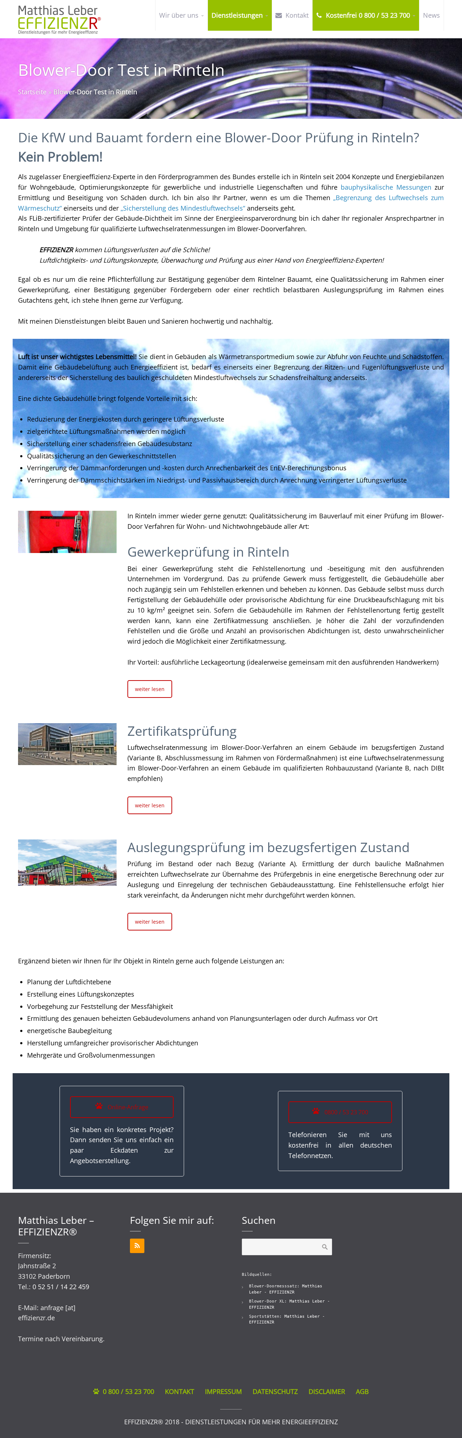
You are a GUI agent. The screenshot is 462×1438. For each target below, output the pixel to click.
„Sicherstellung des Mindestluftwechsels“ (183, 208)
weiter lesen (150, 689)
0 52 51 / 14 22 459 (60, 1286)
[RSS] (137, 1246)
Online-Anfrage (127, 1107)
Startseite (32, 91)
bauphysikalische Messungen (386, 187)
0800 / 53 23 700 (345, 1112)
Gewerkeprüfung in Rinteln (208, 552)
